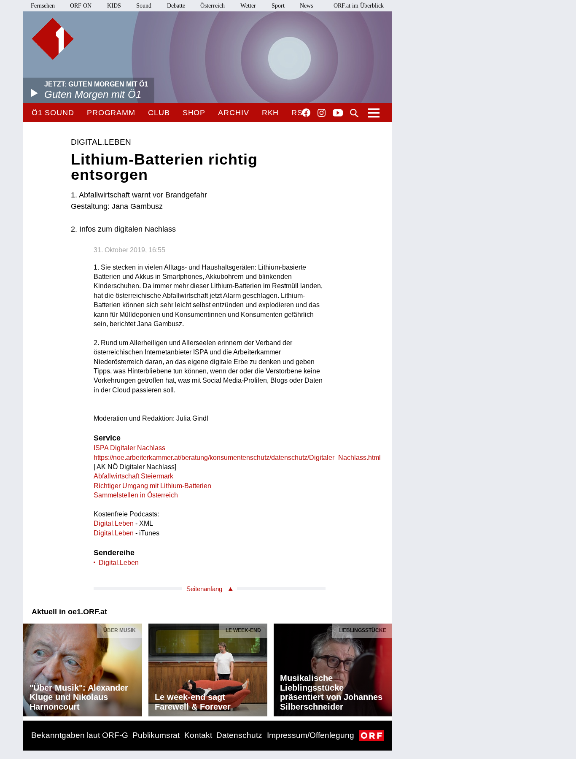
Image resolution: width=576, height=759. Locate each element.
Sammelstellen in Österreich (136, 495)
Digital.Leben (114, 523)
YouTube (338, 113)
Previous (30, 668)
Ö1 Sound (53, 112)
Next (385, 668)
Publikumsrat (156, 735)
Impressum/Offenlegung (310, 735)
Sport (278, 6)
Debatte (176, 6)
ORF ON (81, 6)
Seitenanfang (204, 588)
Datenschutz (239, 735)
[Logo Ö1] (53, 39)
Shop (194, 112)
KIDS (114, 6)
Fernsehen (43, 6)
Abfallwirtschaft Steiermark (133, 476)
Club (159, 112)
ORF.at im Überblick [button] (359, 6)
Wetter (248, 6)
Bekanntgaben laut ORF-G (79, 735)
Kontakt (198, 735)
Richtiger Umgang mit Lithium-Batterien (152, 485)
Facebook (306, 112)
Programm (111, 112)
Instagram (322, 113)
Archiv (233, 112)
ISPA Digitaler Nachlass (129, 447)
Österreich (212, 6)
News (306, 6)
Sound (143, 6)
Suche (354, 113)
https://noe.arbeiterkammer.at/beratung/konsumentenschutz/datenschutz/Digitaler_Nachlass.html (237, 457)
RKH (270, 112)
